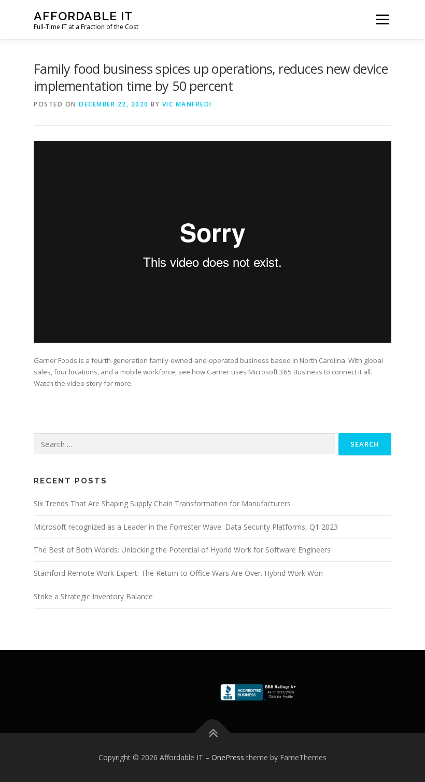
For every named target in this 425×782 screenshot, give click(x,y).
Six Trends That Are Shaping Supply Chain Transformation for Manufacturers (162, 503)
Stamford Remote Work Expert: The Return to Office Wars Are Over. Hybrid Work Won (178, 573)
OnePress (227, 757)
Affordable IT (83, 16)
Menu (382, 19)
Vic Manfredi (187, 104)
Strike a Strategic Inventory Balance (93, 596)
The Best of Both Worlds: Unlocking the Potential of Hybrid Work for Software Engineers (182, 550)
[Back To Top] (212, 732)
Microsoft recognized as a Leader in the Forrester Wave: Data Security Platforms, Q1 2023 (186, 527)
